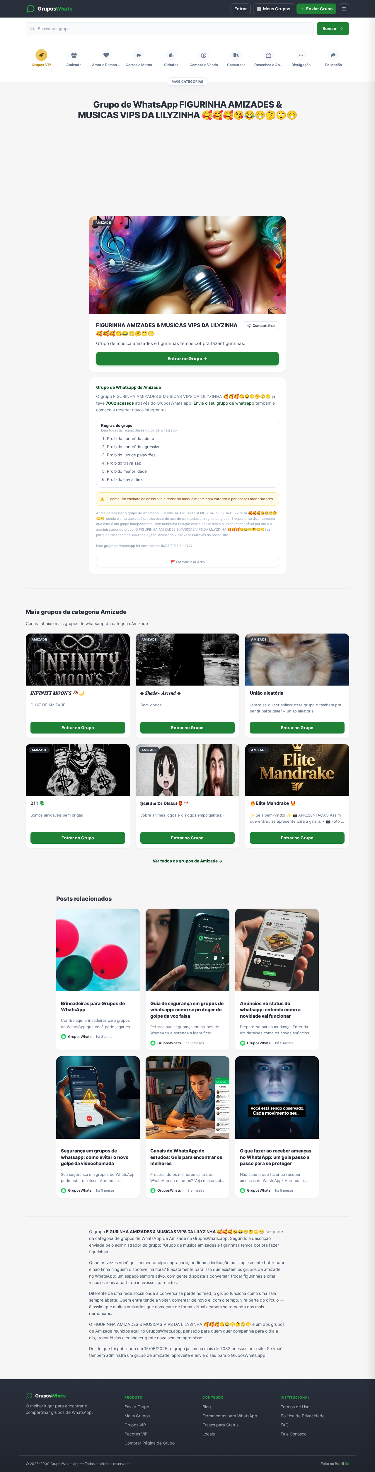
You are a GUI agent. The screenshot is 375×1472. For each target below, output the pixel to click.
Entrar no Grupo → (187, 358)
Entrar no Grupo (78, 727)
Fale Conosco (293, 1433)
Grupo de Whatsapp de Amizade (128, 387)
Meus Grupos (137, 1415)
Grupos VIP (135, 1424)
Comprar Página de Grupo (150, 1442)
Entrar (240, 8)
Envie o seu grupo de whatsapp (224, 403)
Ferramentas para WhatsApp (229, 1415)
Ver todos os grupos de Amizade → (187, 860)
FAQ (285, 1424)
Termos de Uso (295, 1406)
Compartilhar (264, 325)
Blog (206, 1406)
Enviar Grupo (137, 1406)
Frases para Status (220, 1424)
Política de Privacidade (303, 1415)
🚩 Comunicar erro (188, 562)
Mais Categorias (187, 82)
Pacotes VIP (136, 1433)
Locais (208, 1433)
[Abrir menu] (344, 9)
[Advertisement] (187, 168)
